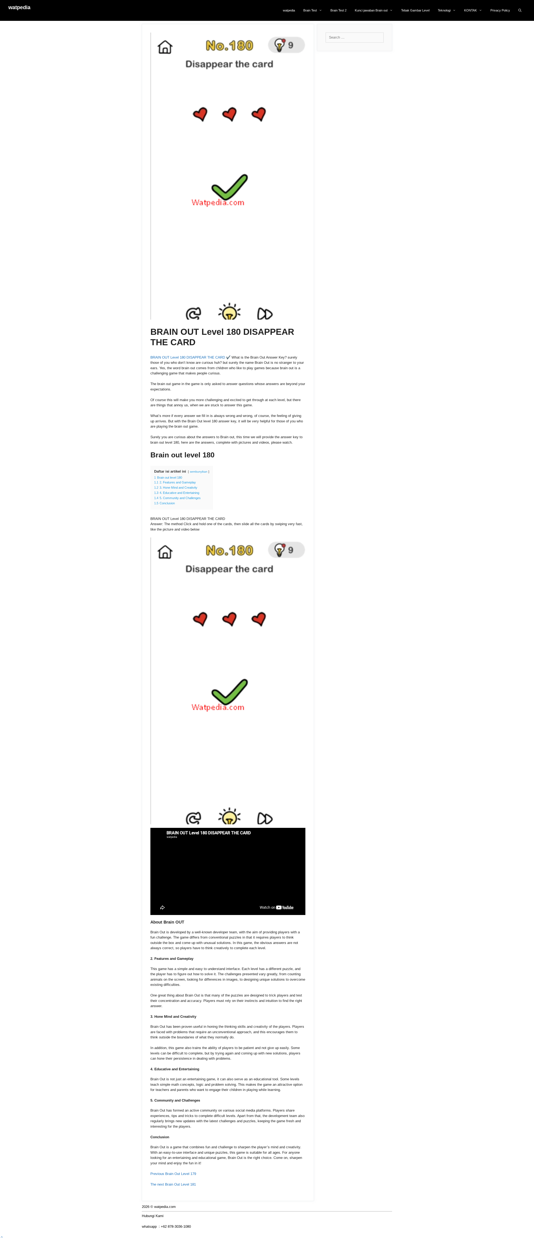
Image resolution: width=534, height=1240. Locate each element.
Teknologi (444, 10)
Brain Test (310, 10)
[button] (2, 1237)
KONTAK (470, 10)
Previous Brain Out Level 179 (180, 1174)
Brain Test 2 (338, 10)
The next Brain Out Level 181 (173, 1184)
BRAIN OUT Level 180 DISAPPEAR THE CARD (187, 357)
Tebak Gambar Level (415, 10)
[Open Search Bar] (520, 10)
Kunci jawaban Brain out (371, 10)
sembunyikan (198, 471)
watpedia (19, 7)
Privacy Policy (500, 10)
